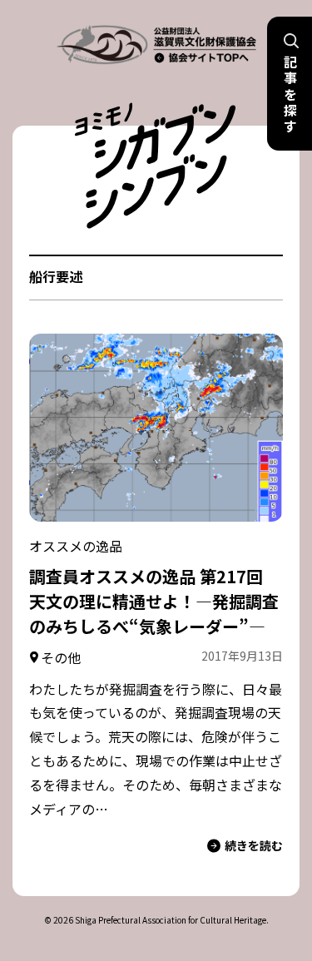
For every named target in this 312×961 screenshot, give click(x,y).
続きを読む (254, 845)
